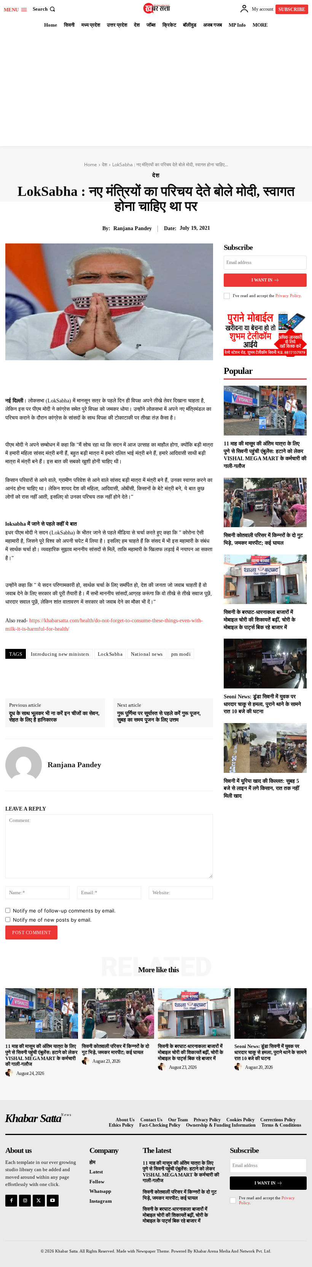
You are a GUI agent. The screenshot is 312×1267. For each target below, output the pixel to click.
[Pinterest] (123, 377)
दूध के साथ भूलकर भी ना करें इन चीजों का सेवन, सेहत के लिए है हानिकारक (54, 717)
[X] (105, 377)
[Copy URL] (175, 377)
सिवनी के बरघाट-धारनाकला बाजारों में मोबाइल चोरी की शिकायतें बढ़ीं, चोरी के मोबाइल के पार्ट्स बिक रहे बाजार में (259, 619)
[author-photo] (10, 1073)
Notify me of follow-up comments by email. (64, 911)
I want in (262, 280)
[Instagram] (25, 1201)
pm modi (181, 654)
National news (147, 654)
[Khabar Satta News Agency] (157, 8)
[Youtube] (53, 1201)
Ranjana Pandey (132, 228)
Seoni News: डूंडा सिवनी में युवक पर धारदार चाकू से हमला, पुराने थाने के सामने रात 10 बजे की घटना (262, 704)
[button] (45, 9)
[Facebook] (88, 377)
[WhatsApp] (140, 377)
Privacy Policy (288, 295)
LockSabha (110, 654)
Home (90, 164)
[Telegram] (158, 377)
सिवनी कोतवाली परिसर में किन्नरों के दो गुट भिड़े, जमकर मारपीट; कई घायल (115, 1049)
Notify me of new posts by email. (52, 920)
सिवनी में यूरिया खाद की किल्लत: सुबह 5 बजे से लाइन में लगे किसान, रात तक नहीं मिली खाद (261, 788)
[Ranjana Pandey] (23, 765)
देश (104, 164)
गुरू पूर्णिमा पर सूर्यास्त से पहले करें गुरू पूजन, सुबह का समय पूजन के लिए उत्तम (159, 717)
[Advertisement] (156, 89)
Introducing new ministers (60, 654)
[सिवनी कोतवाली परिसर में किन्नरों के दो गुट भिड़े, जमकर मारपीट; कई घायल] (265, 503)
